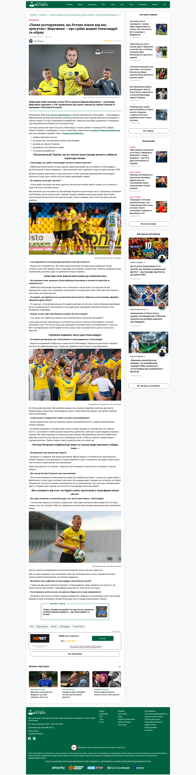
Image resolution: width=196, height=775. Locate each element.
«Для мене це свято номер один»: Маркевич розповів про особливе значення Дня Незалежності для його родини (141, 51)
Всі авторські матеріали (148, 386)
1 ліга (112, 4)
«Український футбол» (73, 133)
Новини (69, 4)
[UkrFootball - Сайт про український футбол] (37, 4)
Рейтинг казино (124, 722)
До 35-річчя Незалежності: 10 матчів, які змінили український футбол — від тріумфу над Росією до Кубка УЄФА (147, 270)
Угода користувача (152, 719)
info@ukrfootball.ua (35, 734)
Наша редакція (151, 727)
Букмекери (142, 4)
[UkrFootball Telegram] (34, 738)
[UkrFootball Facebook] (29, 738)
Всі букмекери (75, 654)
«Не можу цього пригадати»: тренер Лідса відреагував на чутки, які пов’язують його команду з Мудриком (141, 28)
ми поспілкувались (61, 114)
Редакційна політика (153, 722)
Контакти (149, 730)
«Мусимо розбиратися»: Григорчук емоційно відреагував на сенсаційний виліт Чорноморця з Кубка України (141, 181)
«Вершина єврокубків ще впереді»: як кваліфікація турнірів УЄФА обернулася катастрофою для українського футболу (146, 366)
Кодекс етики (150, 725)
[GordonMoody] (76, 767)
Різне (131, 4)
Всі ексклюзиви (148, 224)
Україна (133, 147)
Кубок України (135, 172)
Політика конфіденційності (156, 714)
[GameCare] (139, 768)
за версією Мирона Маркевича (105, 130)
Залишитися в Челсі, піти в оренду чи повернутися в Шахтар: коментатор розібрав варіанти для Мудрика (148, 317)
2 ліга (122, 4)
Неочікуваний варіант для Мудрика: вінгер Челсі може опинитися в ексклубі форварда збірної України (141, 92)
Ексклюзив (34, 20)
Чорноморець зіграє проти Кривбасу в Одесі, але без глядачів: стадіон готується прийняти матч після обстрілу (141, 113)
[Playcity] (58, 768)
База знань (122, 725)
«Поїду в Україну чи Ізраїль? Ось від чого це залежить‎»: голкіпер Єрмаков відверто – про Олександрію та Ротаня (69, 611)
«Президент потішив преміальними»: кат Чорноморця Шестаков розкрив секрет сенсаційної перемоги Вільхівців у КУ (141, 206)
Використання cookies (154, 716)
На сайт (103, 638)
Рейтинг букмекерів (126, 719)
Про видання (150, 711)
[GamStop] (95, 768)
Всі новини (148, 131)
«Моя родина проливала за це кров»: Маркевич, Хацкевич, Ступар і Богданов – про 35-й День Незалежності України (142, 156)
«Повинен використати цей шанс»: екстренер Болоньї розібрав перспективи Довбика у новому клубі (142, 72)
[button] (164, 4)
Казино (155, 4)
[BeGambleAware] (118, 768)
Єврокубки (92, 4)
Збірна (80, 4)
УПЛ (103, 4)
